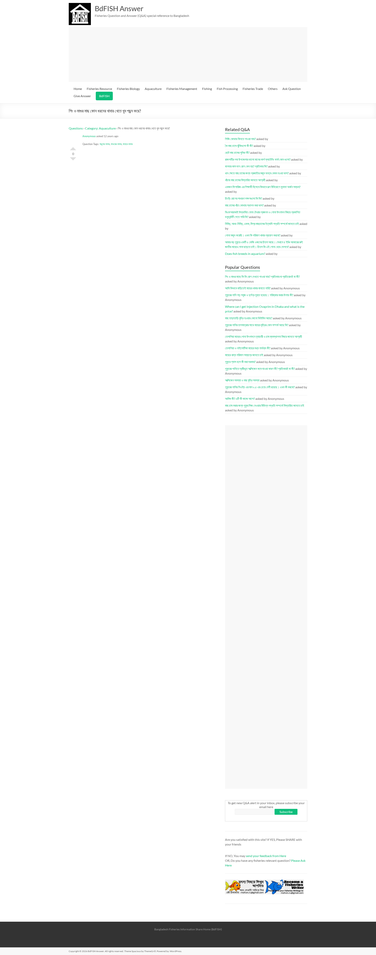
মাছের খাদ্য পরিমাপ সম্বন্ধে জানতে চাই (244, 355)
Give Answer (82, 96)
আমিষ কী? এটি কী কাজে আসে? (240, 398)
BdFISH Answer (119, 8)
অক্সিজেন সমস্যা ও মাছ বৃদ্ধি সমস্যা (242, 380)
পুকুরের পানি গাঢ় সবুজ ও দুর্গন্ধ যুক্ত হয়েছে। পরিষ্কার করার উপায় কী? (259, 295)
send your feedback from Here (266, 856)
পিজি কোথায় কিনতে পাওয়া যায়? (240, 139)
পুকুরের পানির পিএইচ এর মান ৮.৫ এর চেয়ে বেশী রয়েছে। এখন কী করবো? (260, 387)
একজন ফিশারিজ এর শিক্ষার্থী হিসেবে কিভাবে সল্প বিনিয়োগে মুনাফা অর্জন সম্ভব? (262, 187)
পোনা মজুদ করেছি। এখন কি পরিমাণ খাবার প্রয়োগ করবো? (252, 235)
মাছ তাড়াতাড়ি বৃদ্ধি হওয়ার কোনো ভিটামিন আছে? (248, 318)
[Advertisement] (189, 54)
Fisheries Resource (99, 89)
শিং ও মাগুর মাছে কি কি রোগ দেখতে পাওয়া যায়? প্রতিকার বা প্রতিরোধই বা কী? (262, 276)
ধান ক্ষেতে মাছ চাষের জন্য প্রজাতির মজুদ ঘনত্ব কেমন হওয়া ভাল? (257, 173)
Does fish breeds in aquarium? (245, 253)
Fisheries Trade (253, 89)
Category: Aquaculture (100, 128)
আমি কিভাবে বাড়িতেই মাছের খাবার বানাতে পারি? (247, 288)
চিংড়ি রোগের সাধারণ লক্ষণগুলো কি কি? (243, 198)
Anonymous (89, 136)
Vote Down (73, 160)
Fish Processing (227, 89)
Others (272, 89)
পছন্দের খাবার (104, 144)
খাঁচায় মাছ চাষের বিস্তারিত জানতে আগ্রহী (245, 180)
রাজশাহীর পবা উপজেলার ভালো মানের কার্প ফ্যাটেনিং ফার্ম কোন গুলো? (257, 159)
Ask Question (291, 89)
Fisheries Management (181, 89)
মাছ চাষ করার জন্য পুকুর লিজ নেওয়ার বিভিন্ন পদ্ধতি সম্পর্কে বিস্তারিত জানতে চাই (264, 405)
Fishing (207, 89)
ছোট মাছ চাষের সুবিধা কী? (237, 152)
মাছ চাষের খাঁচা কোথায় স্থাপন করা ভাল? (244, 205)
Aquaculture (153, 89)
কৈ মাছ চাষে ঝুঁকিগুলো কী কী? (239, 146)
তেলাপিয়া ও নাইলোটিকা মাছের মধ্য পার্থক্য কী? (247, 348)
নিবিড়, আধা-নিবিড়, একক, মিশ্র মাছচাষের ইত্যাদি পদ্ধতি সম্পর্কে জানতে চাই (262, 223)
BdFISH (104, 96)
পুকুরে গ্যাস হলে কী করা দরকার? (240, 362)
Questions (76, 128)
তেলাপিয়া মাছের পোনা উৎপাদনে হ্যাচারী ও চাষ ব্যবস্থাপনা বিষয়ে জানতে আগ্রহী (263, 336)
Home (78, 89)
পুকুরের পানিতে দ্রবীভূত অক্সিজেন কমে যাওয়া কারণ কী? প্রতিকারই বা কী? (260, 368)
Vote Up (73, 147)
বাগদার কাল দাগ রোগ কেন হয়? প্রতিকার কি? (246, 166)
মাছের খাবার (128, 144)
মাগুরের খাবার (116, 144)
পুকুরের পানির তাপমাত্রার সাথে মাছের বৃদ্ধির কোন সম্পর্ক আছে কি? (256, 325)
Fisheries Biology (128, 89)
